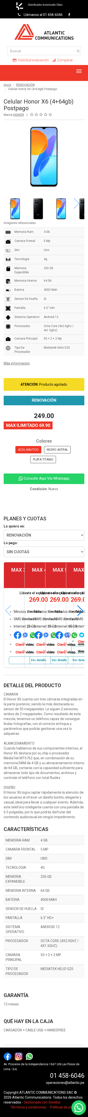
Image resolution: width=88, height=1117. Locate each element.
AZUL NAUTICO (28, 449)
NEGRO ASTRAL (57, 449)
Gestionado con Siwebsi (42, 1102)
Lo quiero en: (14, 526)
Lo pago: (11, 543)
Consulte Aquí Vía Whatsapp (46, 478)
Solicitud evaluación (33, 60)
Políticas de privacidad (67, 1107)
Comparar (64, 60)
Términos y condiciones (28, 1107)
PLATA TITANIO (43, 459)
